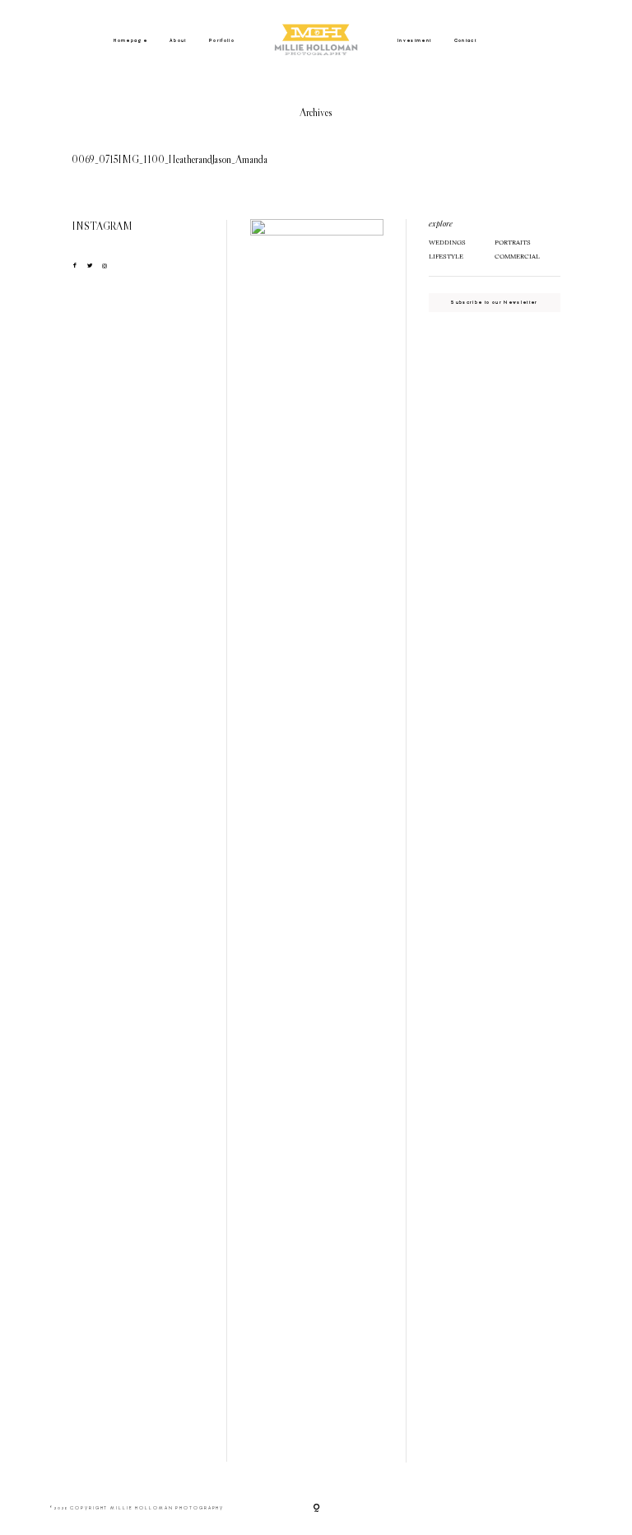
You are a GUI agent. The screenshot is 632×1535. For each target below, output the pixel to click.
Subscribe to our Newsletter (494, 302)
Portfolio (222, 41)
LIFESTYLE (446, 256)
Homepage (130, 41)
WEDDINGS (447, 242)
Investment (414, 41)
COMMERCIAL (517, 256)
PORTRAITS (513, 242)
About (178, 41)
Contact (465, 41)
